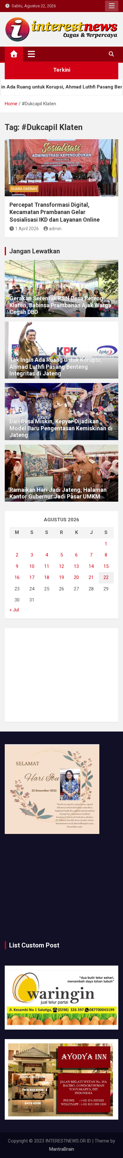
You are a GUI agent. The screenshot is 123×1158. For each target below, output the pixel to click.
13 (76, 566)
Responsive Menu (111, 6)
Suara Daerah (24, 189)
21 (91, 577)
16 (17, 577)
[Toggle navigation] (31, 54)
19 (61, 577)
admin (55, 228)
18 (46, 577)
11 (46, 566)
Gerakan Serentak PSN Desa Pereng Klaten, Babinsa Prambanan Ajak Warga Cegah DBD (60, 305)
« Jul (14, 610)
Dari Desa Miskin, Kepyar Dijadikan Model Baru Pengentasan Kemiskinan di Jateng (61, 428)
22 (105, 577)
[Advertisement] (61, 675)
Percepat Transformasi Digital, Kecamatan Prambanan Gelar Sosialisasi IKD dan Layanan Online (54, 212)
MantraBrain (61, 1149)
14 (91, 566)
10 (31, 566)
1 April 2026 (27, 228)
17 (31, 577)
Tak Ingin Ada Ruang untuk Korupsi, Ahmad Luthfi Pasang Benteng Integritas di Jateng (55, 366)
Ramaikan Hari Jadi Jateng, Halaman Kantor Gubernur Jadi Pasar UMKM (58, 493)
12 (61, 566)
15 (105, 566)
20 (76, 577)
